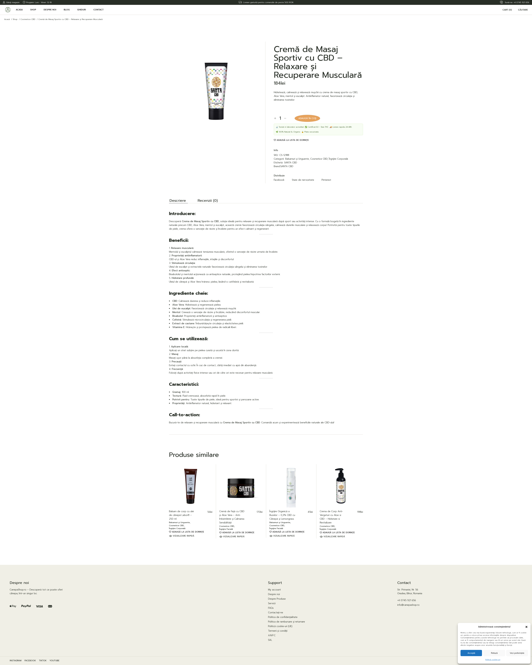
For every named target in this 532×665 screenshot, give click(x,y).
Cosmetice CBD (319, 159)
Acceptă (471, 653)
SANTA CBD (290, 162)
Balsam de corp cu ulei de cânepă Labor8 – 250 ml (181, 515)
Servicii (271, 603)
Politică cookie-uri (492, 659)
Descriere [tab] (177, 201)
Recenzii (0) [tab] (208, 201)
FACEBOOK (30, 660)
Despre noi (274, 594)
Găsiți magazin (13, 2)
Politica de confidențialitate (282, 617)
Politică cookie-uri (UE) (280, 626)
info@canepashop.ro (408, 605)
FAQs (271, 608)
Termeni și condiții (277, 631)
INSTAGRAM (15, 660)
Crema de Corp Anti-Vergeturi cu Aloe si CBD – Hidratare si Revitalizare (331, 517)
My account (274, 589)
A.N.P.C (272, 635)
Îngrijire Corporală (338, 159)
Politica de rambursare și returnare (286, 621)
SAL (270, 640)
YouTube (54, 660)
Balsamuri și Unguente (297, 159)
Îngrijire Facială (226, 529)
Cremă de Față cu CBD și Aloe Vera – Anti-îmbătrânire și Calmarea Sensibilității (231, 517)
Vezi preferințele (517, 653)
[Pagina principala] (8, 9)
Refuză (494, 653)
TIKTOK (43, 660)
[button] (526, 627)
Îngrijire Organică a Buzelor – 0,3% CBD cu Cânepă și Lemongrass (282, 515)
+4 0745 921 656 (521, 2)
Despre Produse (277, 599)
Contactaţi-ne (275, 612)
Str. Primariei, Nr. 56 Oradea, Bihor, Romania (409, 591)
